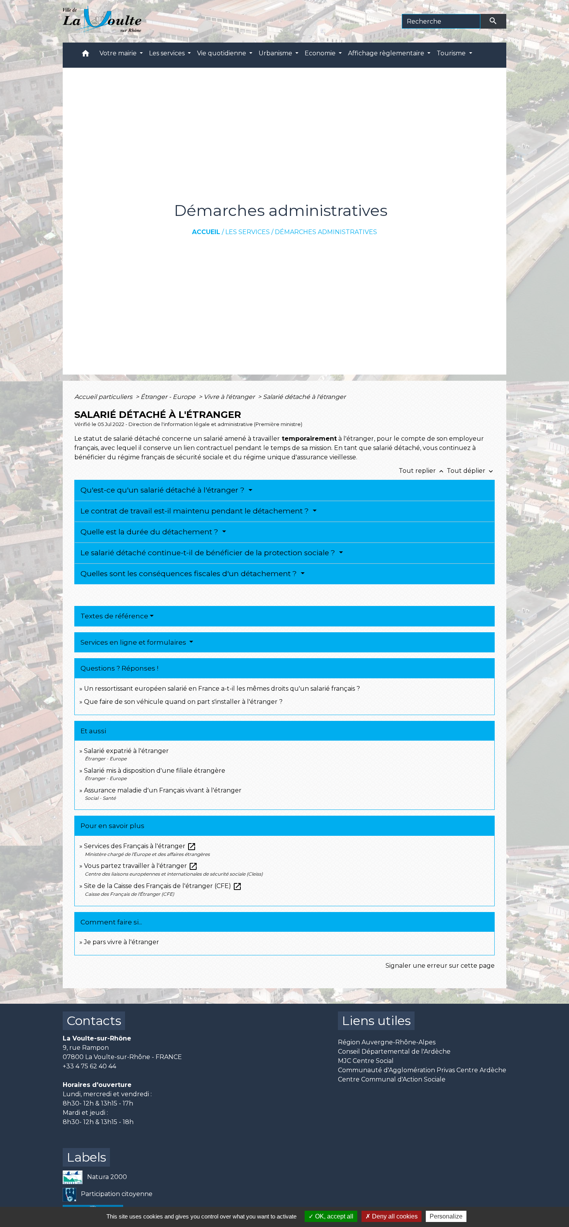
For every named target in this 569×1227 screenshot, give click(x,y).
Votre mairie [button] (118, 53)
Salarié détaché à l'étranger (304, 396)
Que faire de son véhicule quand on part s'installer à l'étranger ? (183, 701)
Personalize (446, 1216)
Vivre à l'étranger (230, 396)
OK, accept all (333, 1216)
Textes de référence (114, 616)
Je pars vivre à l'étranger (121, 942)
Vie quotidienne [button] (222, 53)
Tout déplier (471, 470)
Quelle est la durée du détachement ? (150, 531)
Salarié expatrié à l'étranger (126, 751)
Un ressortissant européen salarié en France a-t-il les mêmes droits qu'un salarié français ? (222, 688)
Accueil (206, 232)
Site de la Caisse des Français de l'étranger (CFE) (163, 886)
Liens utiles (376, 1020)
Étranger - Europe (169, 396)
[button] (85, 55)
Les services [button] (167, 53)
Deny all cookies (394, 1216)
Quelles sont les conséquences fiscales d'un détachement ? (190, 573)
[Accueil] (102, 21)
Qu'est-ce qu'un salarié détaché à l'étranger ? (164, 490)
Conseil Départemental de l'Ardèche (394, 1051)
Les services (247, 232)
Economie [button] (321, 53)
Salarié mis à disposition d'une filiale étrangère (154, 770)
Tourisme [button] (452, 53)
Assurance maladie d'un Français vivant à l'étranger (163, 790)
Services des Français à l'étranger (140, 846)
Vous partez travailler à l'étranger (141, 865)
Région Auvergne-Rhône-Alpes (386, 1042)
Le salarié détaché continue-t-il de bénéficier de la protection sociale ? (209, 552)
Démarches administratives (326, 232)
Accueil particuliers (104, 396)
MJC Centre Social (366, 1060)
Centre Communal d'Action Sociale (392, 1079)
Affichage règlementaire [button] (387, 53)
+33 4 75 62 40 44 (89, 1066)
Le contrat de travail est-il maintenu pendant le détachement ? (196, 511)
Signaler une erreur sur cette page (440, 965)
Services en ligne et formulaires (134, 642)
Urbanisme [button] (276, 53)
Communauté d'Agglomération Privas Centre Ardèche (422, 1070)
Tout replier (422, 470)
